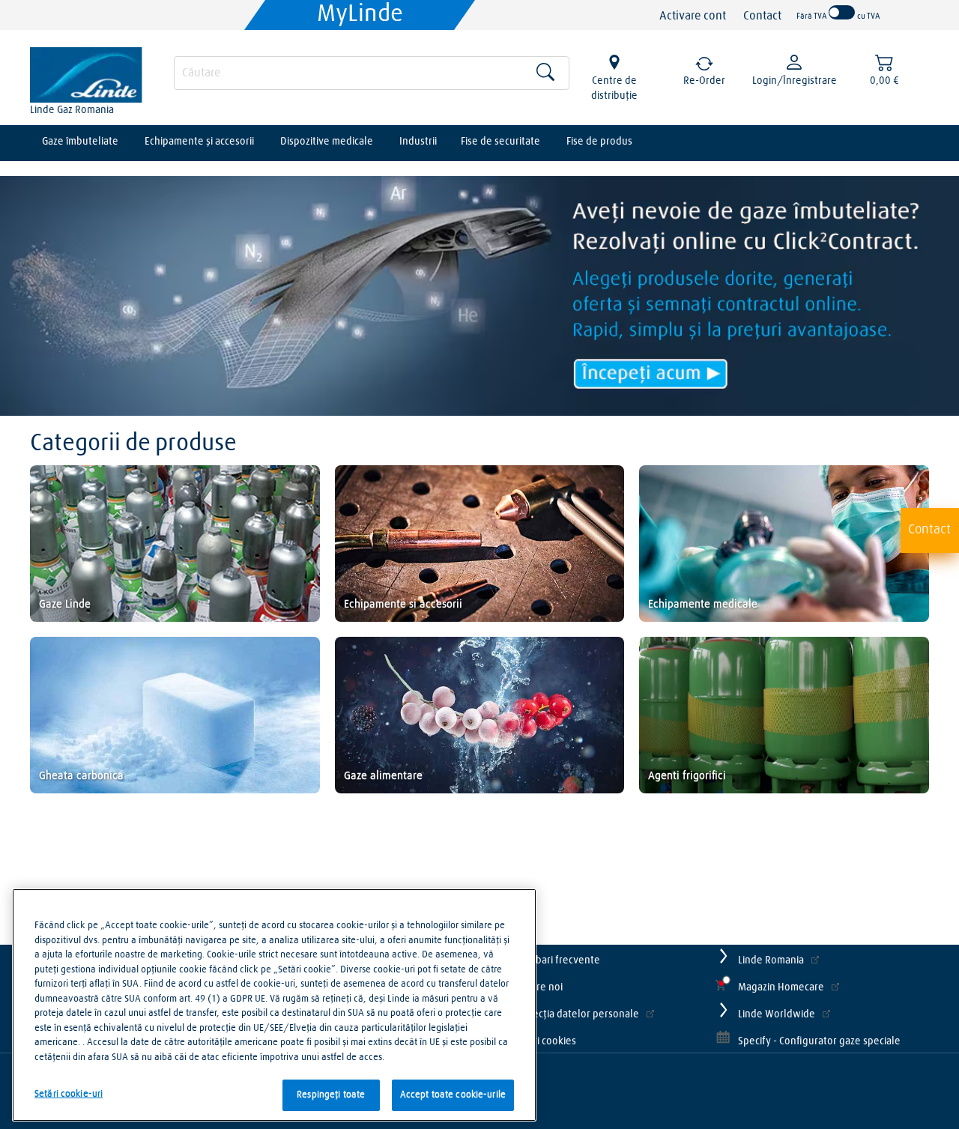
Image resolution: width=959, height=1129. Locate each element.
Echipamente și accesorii (199, 141)
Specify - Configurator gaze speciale (819, 1041)
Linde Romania (771, 960)
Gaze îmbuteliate (80, 141)
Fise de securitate (500, 141)
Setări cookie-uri (68, 1094)
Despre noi (538, 987)
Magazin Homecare (781, 987)
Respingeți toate (331, 1095)
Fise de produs (599, 141)
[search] (371, 73)
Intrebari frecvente (556, 960)
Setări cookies (544, 1041)
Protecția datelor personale (576, 1014)
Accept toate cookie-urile (453, 1095)
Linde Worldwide (776, 1014)
